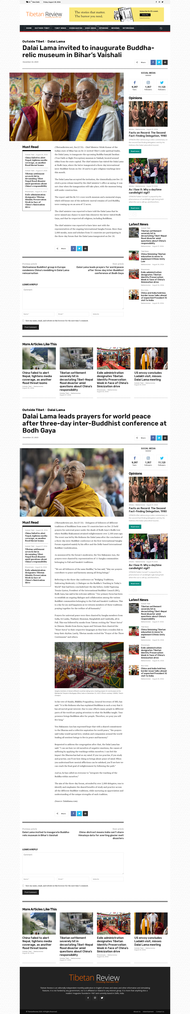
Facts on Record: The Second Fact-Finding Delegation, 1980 (148, 134)
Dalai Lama (56, 41)
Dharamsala (29, 191)
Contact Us (160, 1012)
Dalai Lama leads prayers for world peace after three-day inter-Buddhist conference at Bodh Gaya (100, 270)
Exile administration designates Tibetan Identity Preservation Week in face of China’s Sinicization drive (35, 200)
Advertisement (148, 1012)
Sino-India (144, 290)
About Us (137, 1012)
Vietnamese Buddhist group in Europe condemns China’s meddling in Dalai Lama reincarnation (45, 270)
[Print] (165, 62)
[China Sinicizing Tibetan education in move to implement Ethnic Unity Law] (134, 256)
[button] (161, 28)
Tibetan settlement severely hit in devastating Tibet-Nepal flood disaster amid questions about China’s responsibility (36, 179)
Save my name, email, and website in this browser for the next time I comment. (57, 320)
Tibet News (145, 251)
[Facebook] (156, 2)
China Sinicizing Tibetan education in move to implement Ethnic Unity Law (153, 258)
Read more (135, 151)
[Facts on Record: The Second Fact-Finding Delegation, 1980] (148, 114)
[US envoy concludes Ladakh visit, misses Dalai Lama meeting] (151, 358)
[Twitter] (162, 2)
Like (134, 81)
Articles (131, 129)
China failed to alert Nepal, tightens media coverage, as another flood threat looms (36, 161)
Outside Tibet (33, 41)
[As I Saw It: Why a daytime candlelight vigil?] (148, 171)
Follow (148, 81)
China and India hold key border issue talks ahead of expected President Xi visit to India (154, 297)
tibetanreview (140, 129)
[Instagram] (159, 2)
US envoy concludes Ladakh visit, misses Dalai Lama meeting (148, 376)
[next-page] (134, 214)
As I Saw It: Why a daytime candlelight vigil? (145, 191)
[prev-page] (130, 214)
